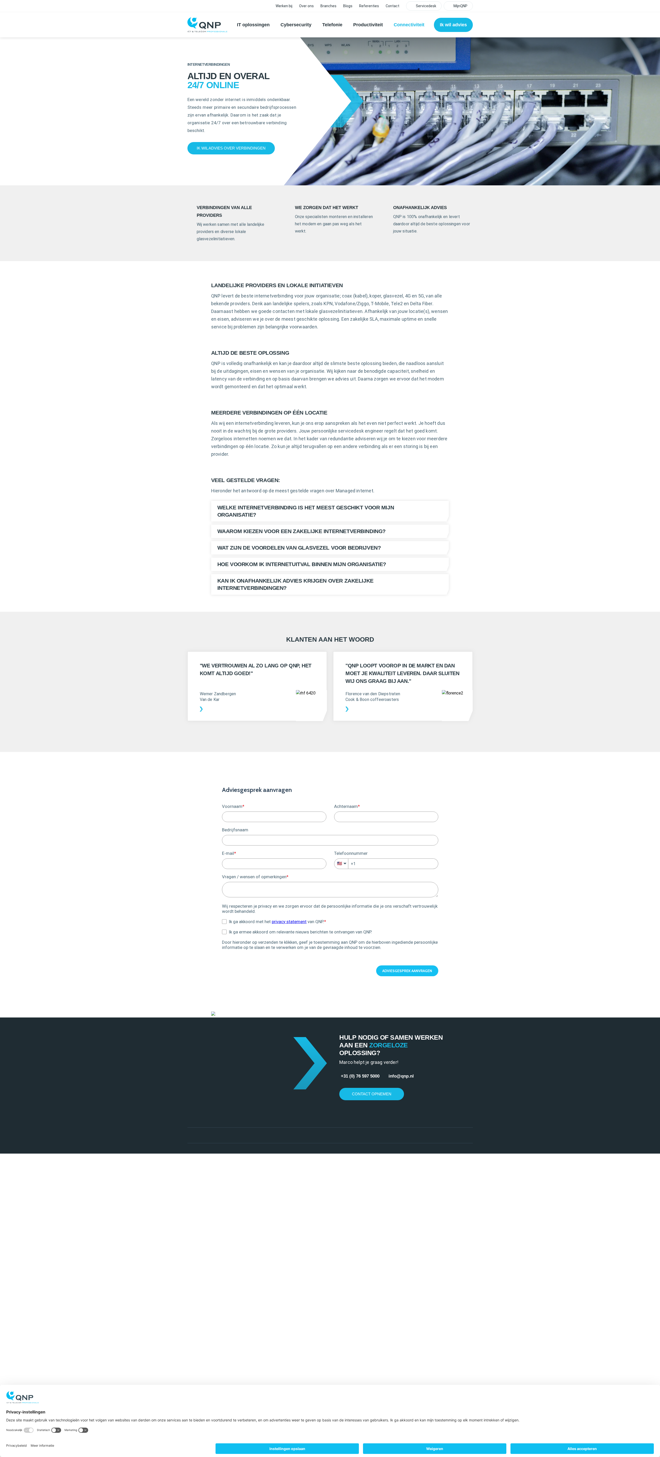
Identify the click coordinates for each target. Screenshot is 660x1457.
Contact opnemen (371, 1094)
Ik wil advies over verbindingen (231, 148)
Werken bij (284, 6)
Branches (328, 6)
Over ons (306, 6)
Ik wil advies (453, 24)
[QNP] (207, 24)
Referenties (369, 6)
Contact (392, 6)
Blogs (347, 6)
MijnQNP (460, 6)
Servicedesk (426, 6)
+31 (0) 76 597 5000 (361, 1076)
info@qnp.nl (401, 1076)
